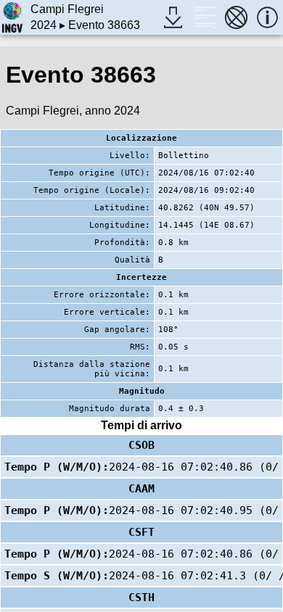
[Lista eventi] (204, 17)
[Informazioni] (267, 17)
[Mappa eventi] (236, 17)
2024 (43, 25)
